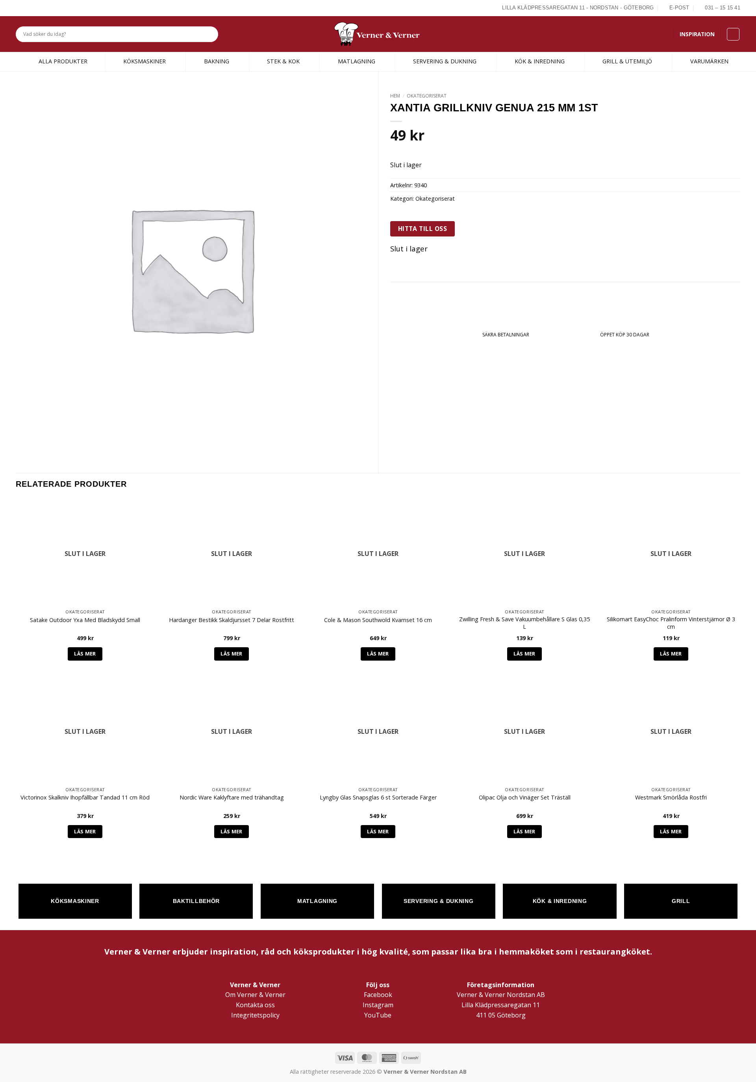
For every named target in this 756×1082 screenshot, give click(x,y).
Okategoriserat (427, 95)
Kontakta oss (255, 1005)
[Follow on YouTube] (47, 8)
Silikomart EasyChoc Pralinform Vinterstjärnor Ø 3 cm (671, 623)
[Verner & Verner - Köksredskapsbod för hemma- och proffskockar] (378, 34)
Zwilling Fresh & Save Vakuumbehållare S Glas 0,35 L (524, 623)
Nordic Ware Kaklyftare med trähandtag (232, 797)
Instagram (378, 1005)
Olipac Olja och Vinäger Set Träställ (525, 797)
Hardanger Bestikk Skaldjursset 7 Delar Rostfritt (231, 620)
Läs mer (85, 653)
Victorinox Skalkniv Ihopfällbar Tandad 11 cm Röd (85, 797)
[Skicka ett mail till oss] (38, 8)
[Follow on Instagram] (29, 8)
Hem (395, 95)
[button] (733, 34)
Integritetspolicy (255, 1015)
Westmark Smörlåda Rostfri (671, 797)
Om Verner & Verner (255, 994)
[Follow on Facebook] (20, 8)
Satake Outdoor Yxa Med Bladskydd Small (85, 620)
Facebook (378, 994)
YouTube (377, 1015)
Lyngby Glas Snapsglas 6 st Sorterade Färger (378, 797)
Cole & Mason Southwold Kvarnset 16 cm (378, 620)
